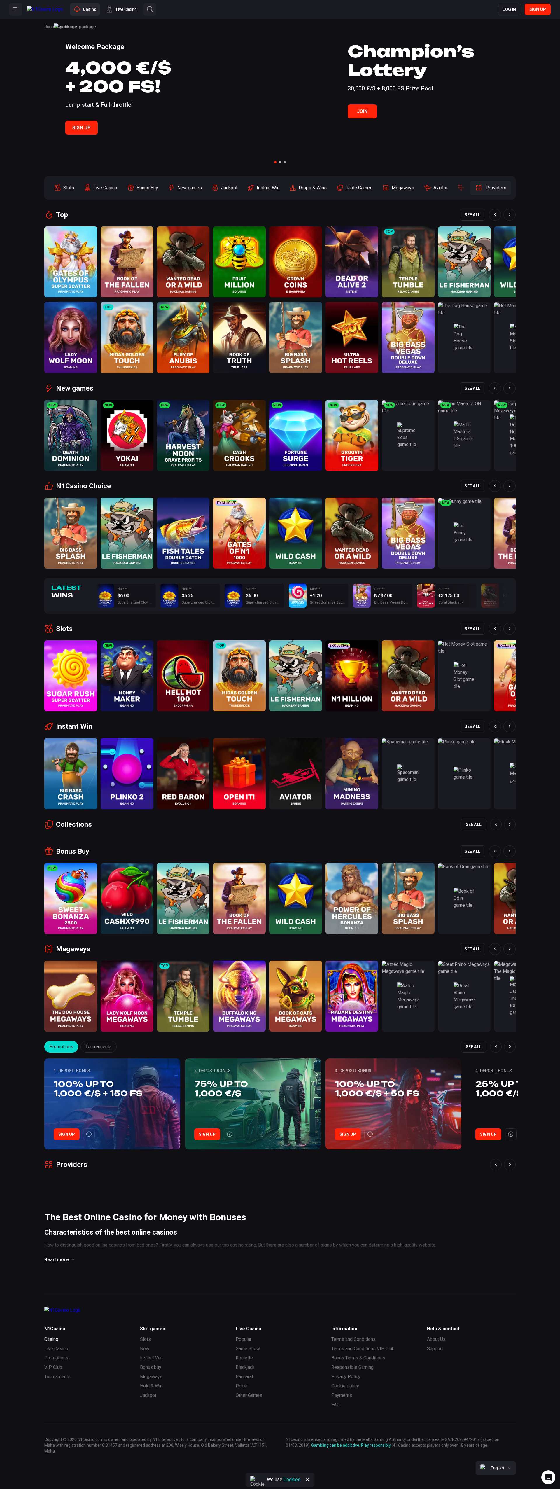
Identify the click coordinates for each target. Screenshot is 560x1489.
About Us (436, 1339)
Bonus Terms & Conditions (358, 1358)
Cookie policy (345, 1386)
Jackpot (148, 1395)
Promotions (61, 1046)
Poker (242, 1386)
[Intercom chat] (548, 1477)
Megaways (151, 1376)
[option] (64, 188)
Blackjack (245, 1367)
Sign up (537, 9)
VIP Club (53, 1367)
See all (472, 214)
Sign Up (81, 127)
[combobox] (496, 1468)
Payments (341, 1395)
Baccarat (244, 1376)
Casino (51, 1339)
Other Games (249, 1395)
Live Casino (56, 1348)
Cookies (292, 1479)
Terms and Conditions (353, 1339)
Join (362, 111)
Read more (56, 1259)
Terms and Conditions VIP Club (363, 1348)
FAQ (335, 1404)
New (144, 1348)
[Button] (15, 9)
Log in (509, 9)
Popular (243, 1339)
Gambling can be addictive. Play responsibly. (351, 1445)
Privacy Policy (345, 1376)
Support (435, 1348)
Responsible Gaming (352, 1367)
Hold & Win (151, 1386)
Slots (145, 1339)
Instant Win (151, 1358)
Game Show (248, 1348)
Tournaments (98, 1046)
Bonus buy (150, 1367)
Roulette (244, 1358)
